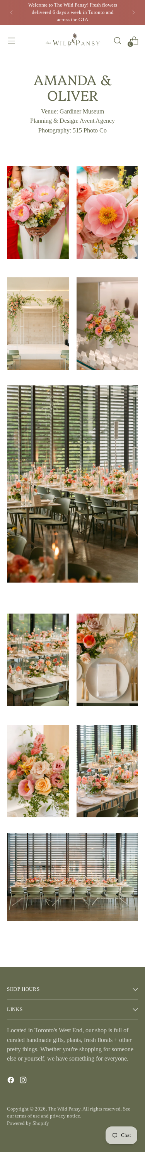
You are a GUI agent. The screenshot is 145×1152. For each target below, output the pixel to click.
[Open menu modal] (11, 40)
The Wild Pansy (64, 1109)
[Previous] (11, 12)
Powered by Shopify (28, 1123)
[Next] (133, 12)
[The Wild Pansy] (73, 40)
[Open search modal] (117, 40)
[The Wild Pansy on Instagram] (24, 1081)
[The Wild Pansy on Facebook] (11, 1081)
